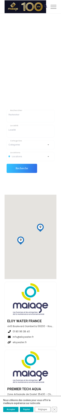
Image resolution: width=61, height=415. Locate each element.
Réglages (42, 409)
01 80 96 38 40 (21, 331)
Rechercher (16, 110)
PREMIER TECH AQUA (24, 389)
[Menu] (51, 6)
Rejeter (26, 409)
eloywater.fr (20, 342)
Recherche (22, 168)
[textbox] (30, 144)
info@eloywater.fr (23, 337)
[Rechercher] (43, 6)
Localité (14, 125)
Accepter (11, 409)
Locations (15, 152)
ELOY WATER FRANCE (24, 321)
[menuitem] (43, 6)
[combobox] (30, 144)
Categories (16, 140)
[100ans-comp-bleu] (25, 6)
